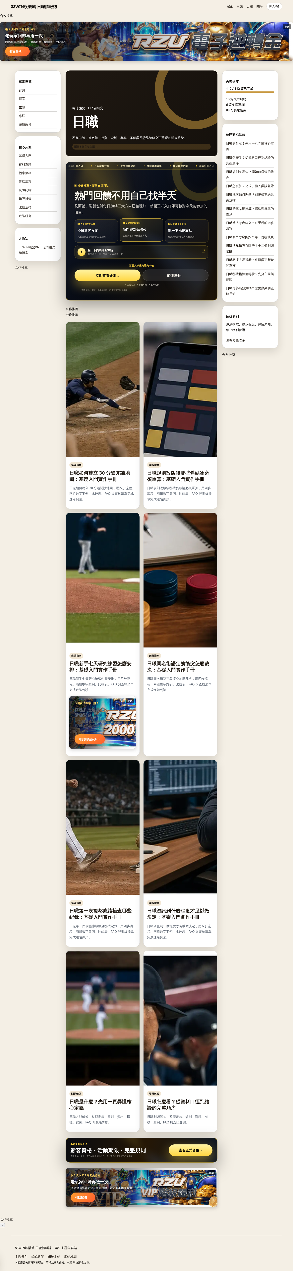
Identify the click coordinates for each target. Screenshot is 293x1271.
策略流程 (25, 181)
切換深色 (274, 6)
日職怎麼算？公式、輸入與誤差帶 (250, 185)
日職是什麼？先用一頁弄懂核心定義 (100, 1104)
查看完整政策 (235, 340)
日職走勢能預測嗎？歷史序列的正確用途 (250, 291)
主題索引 (21, 1256)
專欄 (250, 6)
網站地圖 (70, 1256)
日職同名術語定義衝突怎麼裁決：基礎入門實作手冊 (178, 666)
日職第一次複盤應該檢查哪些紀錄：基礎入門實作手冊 (100, 913)
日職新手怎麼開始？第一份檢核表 (250, 237)
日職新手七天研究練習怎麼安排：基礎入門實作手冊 (100, 666)
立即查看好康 (107, 275)
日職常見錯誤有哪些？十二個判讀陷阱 (250, 248)
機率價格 (25, 173)
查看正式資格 (191, 1150)
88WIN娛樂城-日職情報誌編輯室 (37, 250)
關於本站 (54, 1256)
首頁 (22, 90)
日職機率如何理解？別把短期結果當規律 (250, 197)
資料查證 (25, 164)
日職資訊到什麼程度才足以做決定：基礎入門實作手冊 (178, 913)
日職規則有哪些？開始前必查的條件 (250, 174)
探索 (230, 6)
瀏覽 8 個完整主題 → (86, 146)
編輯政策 (25, 124)
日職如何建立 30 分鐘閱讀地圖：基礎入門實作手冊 (99, 475)
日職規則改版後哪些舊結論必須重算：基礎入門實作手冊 (178, 475)
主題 (240, 6)
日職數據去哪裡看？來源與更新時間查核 (250, 262)
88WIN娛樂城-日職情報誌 (34, 6)
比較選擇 (25, 207)
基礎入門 (25, 156)
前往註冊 (175, 275)
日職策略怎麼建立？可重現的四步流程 (250, 225)
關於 (260, 6)
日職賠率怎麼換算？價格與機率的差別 (250, 211)
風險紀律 (25, 190)
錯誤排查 (25, 198)
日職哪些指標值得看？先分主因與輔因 (250, 277)
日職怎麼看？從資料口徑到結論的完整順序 (178, 1104)
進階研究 (25, 216)
